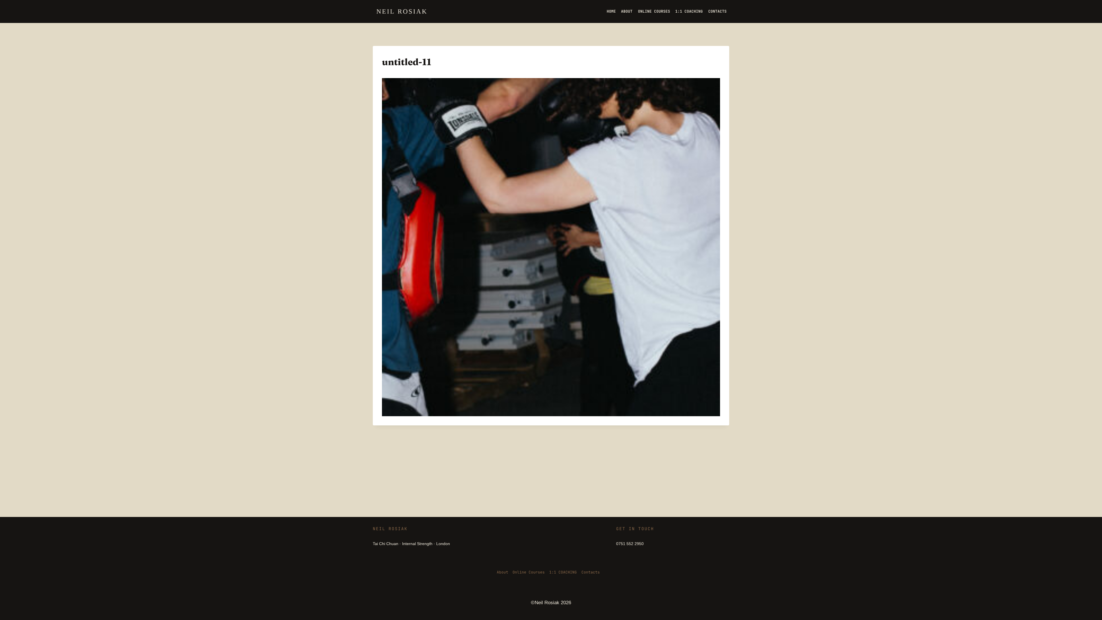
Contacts (590, 572)
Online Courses (529, 572)
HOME (611, 11)
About (502, 572)
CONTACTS (717, 11)
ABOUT (627, 11)
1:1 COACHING (689, 11)
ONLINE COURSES (654, 11)
